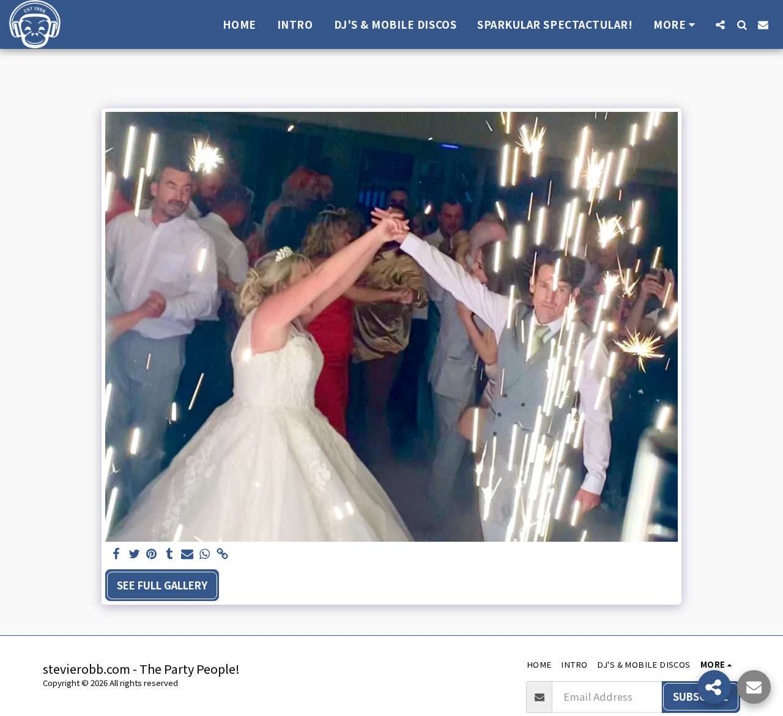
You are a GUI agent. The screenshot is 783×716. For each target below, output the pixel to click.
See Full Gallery (162, 585)
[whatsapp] (204, 554)
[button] (720, 24)
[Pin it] (152, 554)
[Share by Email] (186, 554)
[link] (222, 554)
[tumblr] (169, 554)
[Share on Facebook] (116, 554)
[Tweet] (134, 554)
